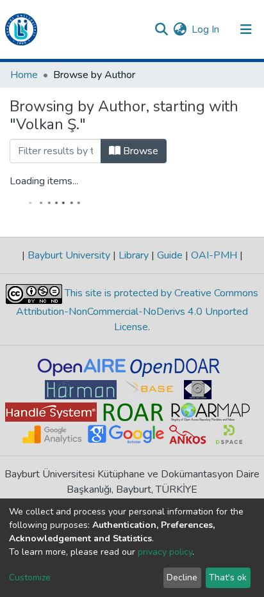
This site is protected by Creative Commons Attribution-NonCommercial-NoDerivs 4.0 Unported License (137, 310)
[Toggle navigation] (246, 29)
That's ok (228, 577)
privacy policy (165, 552)
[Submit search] (161, 29)
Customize (30, 577)
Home (24, 75)
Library (133, 255)
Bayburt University (69, 255)
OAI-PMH (214, 255)
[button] (180, 29)
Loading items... (44, 181)
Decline (182, 577)
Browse (139, 151)
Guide (169, 255)
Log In (206, 29)
